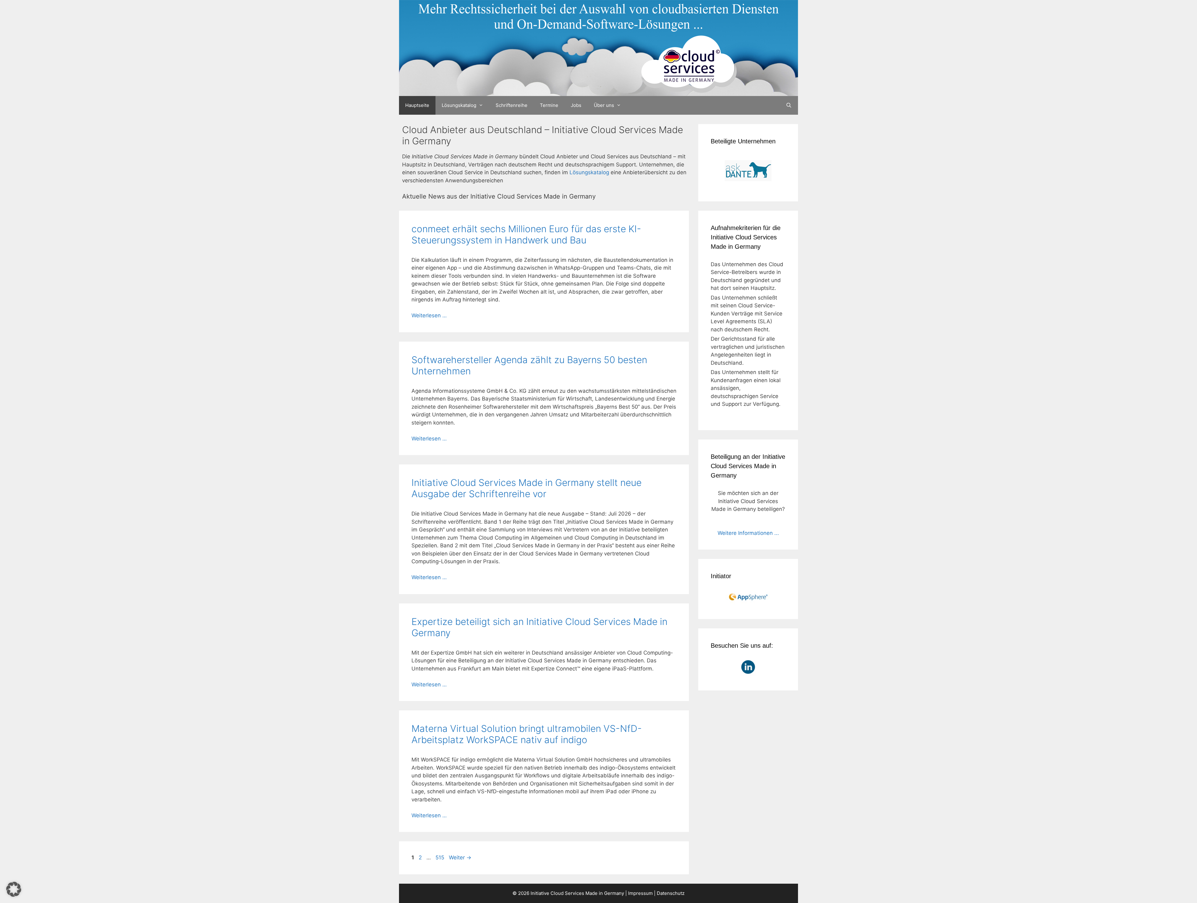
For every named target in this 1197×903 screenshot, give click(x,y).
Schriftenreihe (511, 105)
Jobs (576, 105)
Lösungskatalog (459, 105)
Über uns (604, 105)
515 (440, 857)
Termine (549, 105)
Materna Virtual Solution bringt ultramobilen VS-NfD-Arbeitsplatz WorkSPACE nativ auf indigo (526, 734)
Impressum (640, 893)
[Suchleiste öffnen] (789, 105)
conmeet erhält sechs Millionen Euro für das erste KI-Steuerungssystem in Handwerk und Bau (526, 234)
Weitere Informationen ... (748, 533)
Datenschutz (671, 893)
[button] (13, 889)
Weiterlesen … (429, 315)
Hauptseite (417, 105)
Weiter (460, 857)
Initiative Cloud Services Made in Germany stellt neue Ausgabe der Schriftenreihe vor (526, 488)
